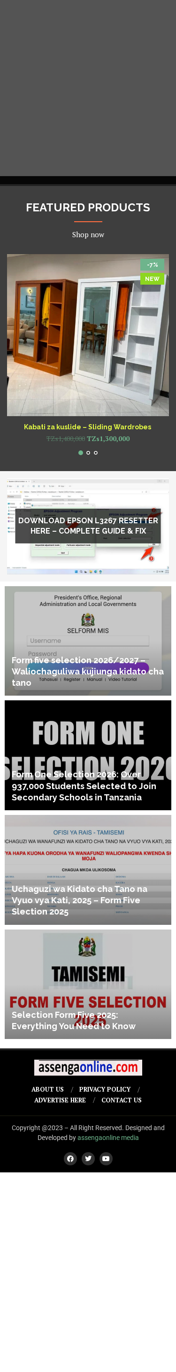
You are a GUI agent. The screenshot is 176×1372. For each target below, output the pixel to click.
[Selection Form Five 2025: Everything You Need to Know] (88, 984)
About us (47, 1089)
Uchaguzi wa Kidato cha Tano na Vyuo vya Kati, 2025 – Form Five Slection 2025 (79, 900)
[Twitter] (88, 1158)
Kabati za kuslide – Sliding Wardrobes (88, 427)
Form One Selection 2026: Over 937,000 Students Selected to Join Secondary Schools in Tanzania (84, 785)
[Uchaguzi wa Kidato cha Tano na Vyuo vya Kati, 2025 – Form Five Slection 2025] (88, 870)
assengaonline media (108, 1137)
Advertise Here (60, 1100)
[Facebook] (70, 1158)
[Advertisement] (88, 88)
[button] (20, 354)
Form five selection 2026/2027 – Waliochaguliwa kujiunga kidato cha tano (88, 671)
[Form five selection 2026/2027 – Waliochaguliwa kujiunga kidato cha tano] (88, 641)
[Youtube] (106, 1158)
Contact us (121, 1100)
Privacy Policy (104, 1089)
